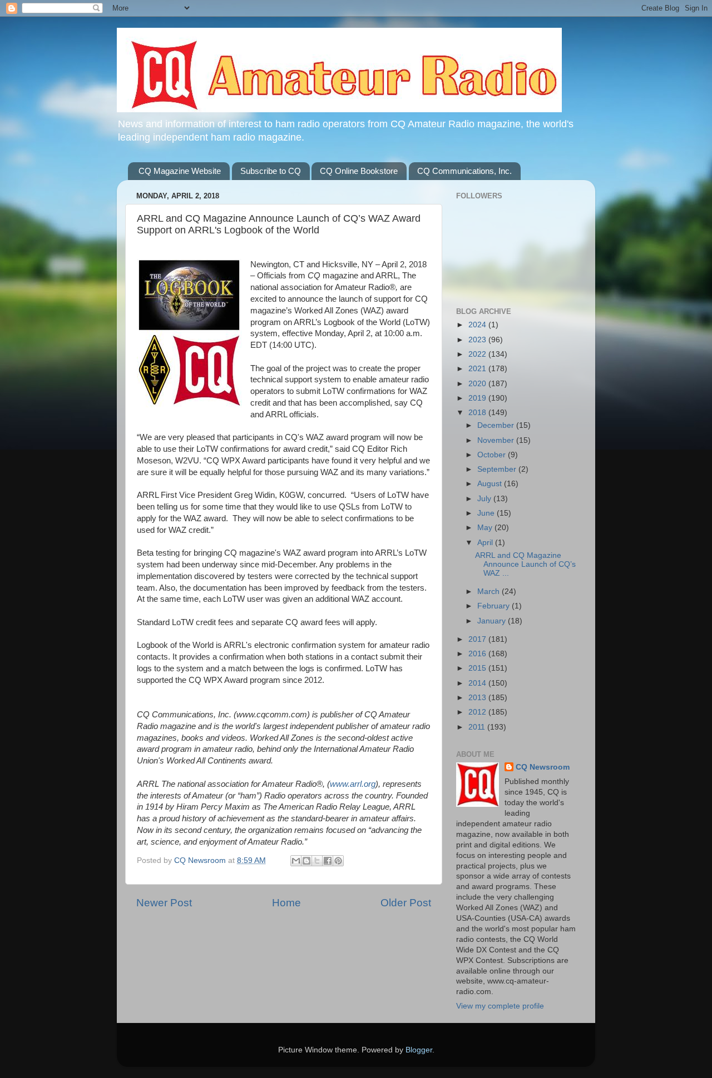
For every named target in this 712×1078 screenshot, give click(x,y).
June (487, 513)
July (485, 499)
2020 (478, 384)
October (492, 455)
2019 (478, 398)
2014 (478, 683)
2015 (478, 668)
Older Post (405, 903)
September (497, 469)
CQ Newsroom (543, 767)
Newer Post (164, 903)
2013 (478, 697)
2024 (478, 325)
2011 (477, 727)
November (496, 440)
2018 (478, 412)
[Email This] (295, 860)
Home (286, 903)
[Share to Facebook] (327, 860)
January (492, 621)
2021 (478, 369)
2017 (478, 639)
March (489, 591)
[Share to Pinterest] (338, 860)
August (490, 484)
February (494, 606)
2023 (478, 340)
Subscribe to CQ (270, 171)
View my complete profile (500, 1006)
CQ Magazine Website (180, 171)
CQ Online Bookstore (359, 171)
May (486, 527)
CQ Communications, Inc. (464, 171)
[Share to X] (317, 860)
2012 (478, 712)
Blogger (419, 1050)
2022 (478, 354)
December (496, 425)
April (486, 542)
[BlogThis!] (306, 860)
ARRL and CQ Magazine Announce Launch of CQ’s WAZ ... (525, 564)
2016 (478, 654)
